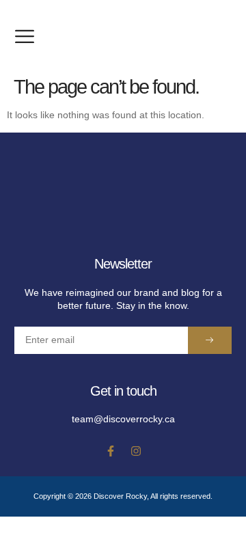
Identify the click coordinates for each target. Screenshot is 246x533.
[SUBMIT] (210, 340)
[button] (24, 36)
